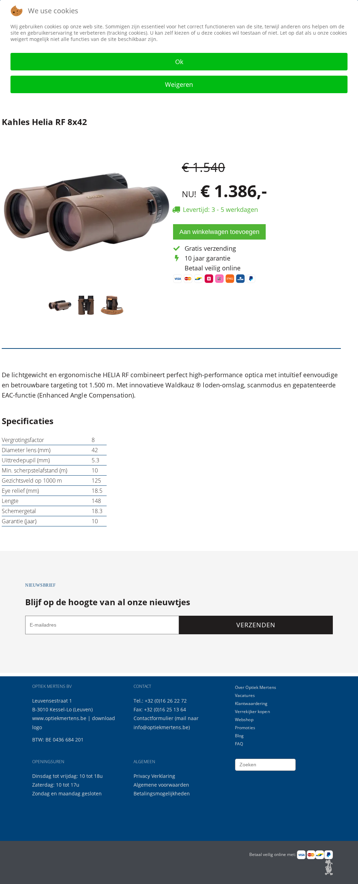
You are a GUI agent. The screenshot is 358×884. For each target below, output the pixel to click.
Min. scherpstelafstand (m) (34, 470)
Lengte (10, 501)
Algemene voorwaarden (161, 784)
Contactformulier (154, 718)
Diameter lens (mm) (26, 450)
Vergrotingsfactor (23, 440)
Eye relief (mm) (20, 491)
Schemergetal (19, 511)
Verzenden (255, 625)
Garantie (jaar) (19, 521)
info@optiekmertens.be (161, 727)
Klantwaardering (251, 703)
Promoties (245, 728)
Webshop (244, 720)
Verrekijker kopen (252, 711)
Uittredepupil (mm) (26, 460)
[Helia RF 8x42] (86, 209)
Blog (239, 736)
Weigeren (179, 84)
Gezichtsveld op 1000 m (32, 480)
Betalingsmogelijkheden (162, 793)
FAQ (239, 744)
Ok (179, 61)
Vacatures (245, 695)
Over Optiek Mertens (255, 687)
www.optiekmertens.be (59, 718)
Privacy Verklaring (154, 776)
